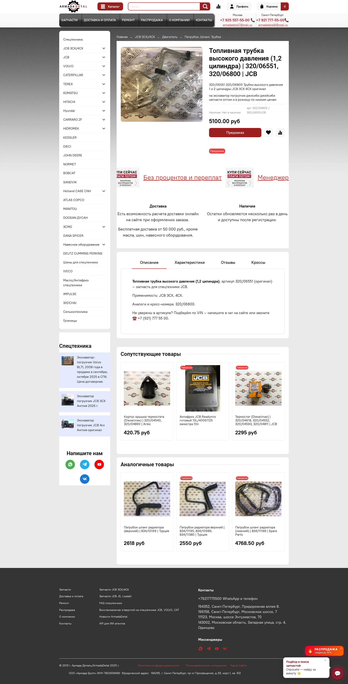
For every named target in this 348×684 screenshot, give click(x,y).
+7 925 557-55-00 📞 (237, 20)
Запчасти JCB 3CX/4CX (114, 589)
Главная (122, 37)
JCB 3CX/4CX (145, 37)
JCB (66, 57)
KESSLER (70, 137)
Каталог (114, 6)
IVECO (67, 271)
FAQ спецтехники (110, 603)
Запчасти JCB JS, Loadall (115, 596)
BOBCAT (69, 173)
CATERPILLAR (73, 75)
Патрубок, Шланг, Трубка (203, 37)
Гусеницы (70, 320)
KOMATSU (70, 93)
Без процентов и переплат (163, 177)
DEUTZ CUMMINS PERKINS (82, 253)
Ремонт (128, 20)
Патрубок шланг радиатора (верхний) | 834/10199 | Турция (146, 529)
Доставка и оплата (100, 20)
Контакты (204, 20)
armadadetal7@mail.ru (237, 25)
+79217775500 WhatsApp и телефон (228, 598)
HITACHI (69, 102)
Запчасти (69, 20)
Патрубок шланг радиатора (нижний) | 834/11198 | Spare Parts (256, 530)
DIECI (67, 146)
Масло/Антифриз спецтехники (76, 282)
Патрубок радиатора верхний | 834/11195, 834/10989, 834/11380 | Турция (202, 530)
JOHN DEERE (72, 155)
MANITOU (70, 209)
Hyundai (69, 111)
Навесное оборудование (81, 244)
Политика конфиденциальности (160, 665)
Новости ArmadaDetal (113, 616)
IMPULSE (69, 294)
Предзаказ (235, 132)
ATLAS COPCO (73, 200)
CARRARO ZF (72, 119)
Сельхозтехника (75, 312)
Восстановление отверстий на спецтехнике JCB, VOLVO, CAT (139, 610)
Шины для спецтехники (80, 262)
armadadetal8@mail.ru (273, 25)
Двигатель (169, 37)
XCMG (67, 227)
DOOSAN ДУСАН (75, 218)
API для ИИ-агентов (112, 623)
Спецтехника (73, 39)
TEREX (68, 84)
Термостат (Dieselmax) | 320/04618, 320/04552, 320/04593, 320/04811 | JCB (256, 420)
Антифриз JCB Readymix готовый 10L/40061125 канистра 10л (198, 420)
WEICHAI (69, 303)
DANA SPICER (73, 236)
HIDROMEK (71, 128)
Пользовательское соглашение (208, 665)
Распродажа (152, 20)
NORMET (69, 164)
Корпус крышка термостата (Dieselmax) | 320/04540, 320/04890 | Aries (144, 420)
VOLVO (68, 66)
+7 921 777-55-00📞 (272, 20)
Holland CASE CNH (77, 191)
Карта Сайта (238, 665)
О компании (179, 20)
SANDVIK (70, 182)
